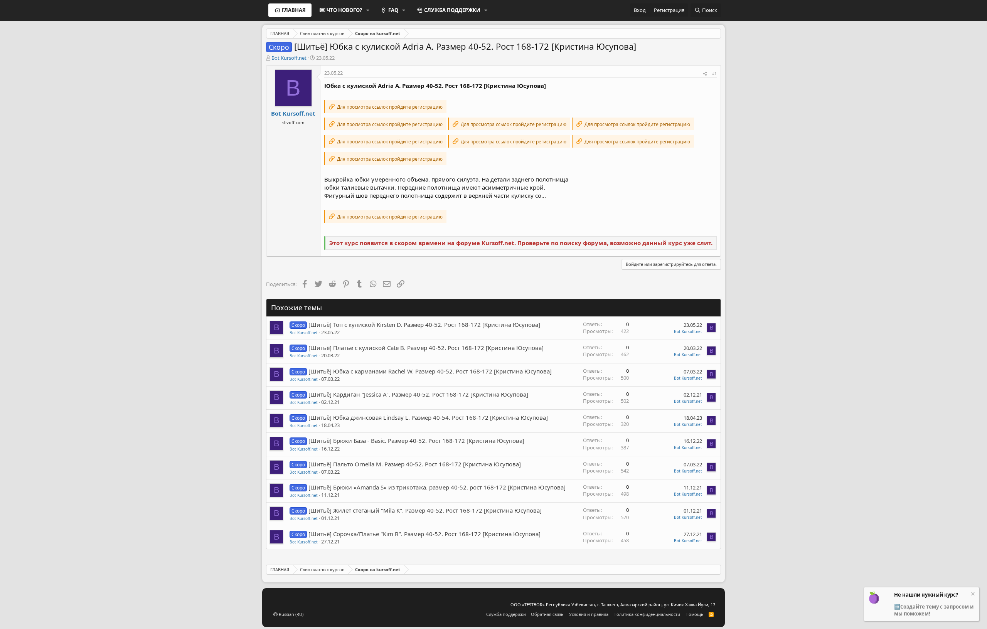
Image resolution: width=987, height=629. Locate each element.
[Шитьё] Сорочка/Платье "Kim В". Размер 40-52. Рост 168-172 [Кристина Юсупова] (424, 534)
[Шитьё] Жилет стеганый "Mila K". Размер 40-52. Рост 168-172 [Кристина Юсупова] (425, 510)
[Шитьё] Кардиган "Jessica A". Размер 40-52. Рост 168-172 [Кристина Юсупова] (418, 394)
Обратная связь (547, 614)
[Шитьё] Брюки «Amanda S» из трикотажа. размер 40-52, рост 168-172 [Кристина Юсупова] (437, 487)
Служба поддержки (506, 614)
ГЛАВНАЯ (294, 10)
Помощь (695, 614)
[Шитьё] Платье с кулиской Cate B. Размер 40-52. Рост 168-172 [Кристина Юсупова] (426, 348)
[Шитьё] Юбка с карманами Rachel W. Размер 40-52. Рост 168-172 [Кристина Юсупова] (430, 371)
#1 (714, 73)
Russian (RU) (290, 614)
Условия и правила (588, 614)
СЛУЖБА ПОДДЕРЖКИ (452, 10)
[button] (368, 10)
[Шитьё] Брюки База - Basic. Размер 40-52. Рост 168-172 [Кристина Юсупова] (416, 440)
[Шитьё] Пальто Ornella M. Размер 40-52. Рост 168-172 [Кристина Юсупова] (414, 464)
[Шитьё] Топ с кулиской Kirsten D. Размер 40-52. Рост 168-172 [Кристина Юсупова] (424, 324)
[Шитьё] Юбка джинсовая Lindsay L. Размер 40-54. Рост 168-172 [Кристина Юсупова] (428, 417)
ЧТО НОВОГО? (344, 10)
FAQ (393, 10)
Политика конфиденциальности (646, 614)
